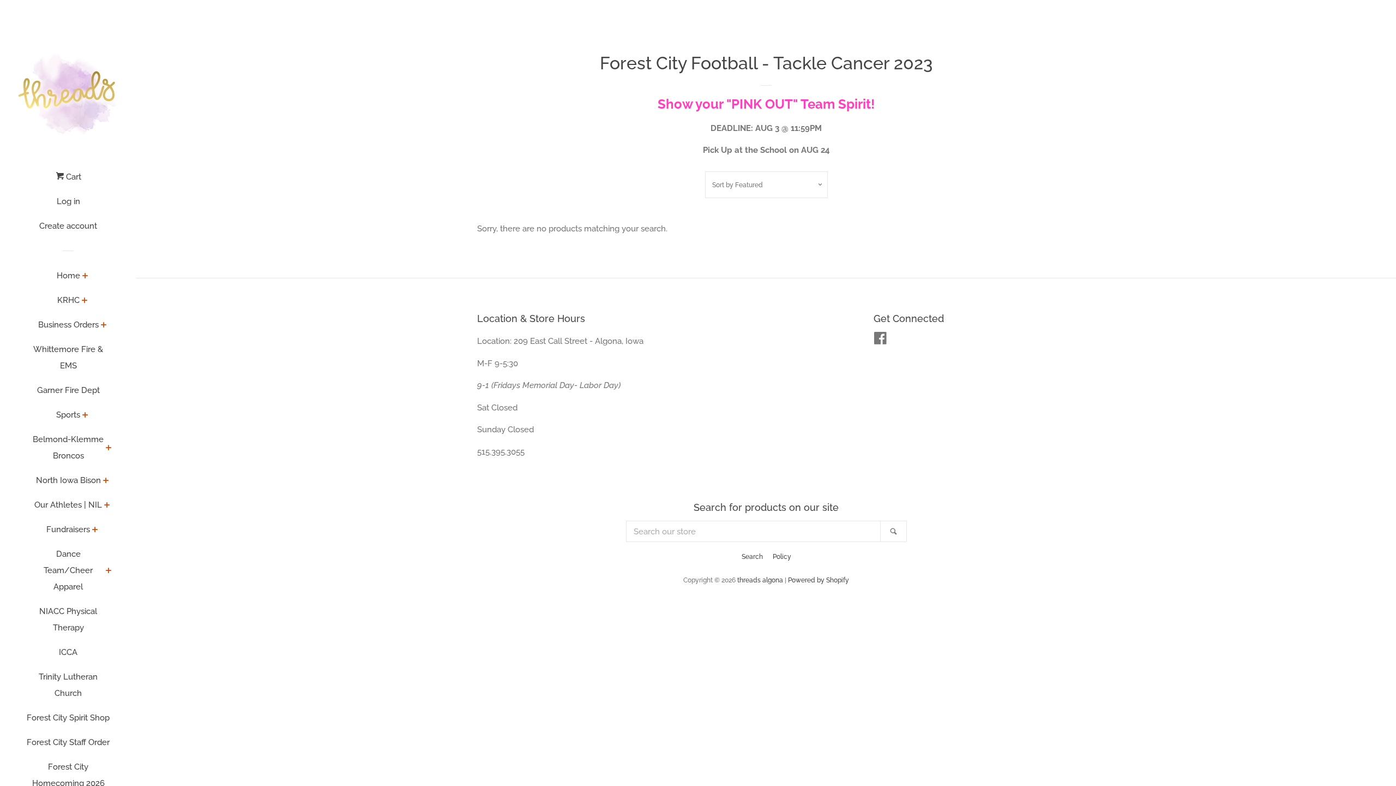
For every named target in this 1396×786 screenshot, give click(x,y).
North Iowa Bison (68, 480)
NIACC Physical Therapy (68, 619)
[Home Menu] (85, 277)
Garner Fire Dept (68, 390)
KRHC (68, 300)
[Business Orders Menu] (104, 326)
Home (68, 276)
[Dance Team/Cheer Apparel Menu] (109, 571)
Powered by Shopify (818, 580)
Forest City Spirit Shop (68, 718)
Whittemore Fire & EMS (68, 357)
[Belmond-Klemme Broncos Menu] (109, 449)
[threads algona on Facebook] (880, 341)
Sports (68, 415)
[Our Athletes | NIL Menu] (107, 506)
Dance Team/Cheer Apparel (68, 570)
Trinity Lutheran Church (68, 685)
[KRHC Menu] (85, 301)
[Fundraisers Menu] (95, 530)
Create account (68, 226)
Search (752, 557)
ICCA (68, 652)
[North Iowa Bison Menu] (106, 481)
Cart (72, 177)
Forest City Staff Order (68, 742)
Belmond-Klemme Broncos (68, 447)
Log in (68, 201)
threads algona (760, 580)
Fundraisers (68, 529)
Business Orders (68, 325)
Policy (782, 557)
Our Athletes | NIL (68, 505)
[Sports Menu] (85, 416)
